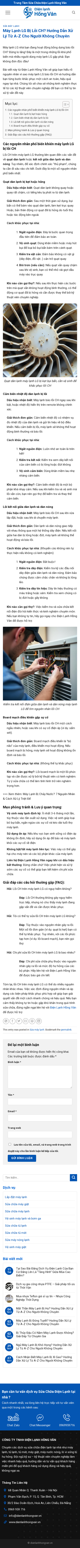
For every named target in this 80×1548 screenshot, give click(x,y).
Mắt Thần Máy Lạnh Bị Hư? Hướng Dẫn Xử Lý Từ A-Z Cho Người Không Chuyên (44, 1310)
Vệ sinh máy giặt (15, 1247)
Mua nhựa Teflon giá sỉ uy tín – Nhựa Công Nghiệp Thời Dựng (43, 1298)
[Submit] (73, 1177)
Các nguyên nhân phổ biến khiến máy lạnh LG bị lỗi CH (38, 109)
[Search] (73, 12)
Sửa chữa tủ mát (15, 1233)
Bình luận (14, 1062)
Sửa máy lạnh (11, 26)
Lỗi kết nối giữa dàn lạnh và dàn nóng (33, 122)
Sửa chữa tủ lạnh (16, 1225)
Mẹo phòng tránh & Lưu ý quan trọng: (29, 130)
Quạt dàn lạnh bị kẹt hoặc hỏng (30, 114)
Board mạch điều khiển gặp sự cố (31, 125)
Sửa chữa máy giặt (17, 1204)
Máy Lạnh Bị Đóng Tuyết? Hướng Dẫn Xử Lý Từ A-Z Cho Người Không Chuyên (43, 1322)
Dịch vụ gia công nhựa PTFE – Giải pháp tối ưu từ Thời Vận (45, 1285)
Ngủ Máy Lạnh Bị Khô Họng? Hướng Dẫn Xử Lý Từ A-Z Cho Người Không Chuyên (44, 1346)
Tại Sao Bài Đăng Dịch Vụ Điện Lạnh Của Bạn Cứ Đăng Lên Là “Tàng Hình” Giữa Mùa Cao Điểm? (44, 1272)
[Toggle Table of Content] (64, 104)
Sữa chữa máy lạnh (17, 1211)
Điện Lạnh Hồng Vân (63, 1007)
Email (12, 1111)
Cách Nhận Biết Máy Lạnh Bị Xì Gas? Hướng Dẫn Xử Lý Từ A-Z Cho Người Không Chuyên (44, 1358)
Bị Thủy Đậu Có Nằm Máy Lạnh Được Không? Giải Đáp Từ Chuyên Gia (45, 1334)
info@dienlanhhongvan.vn (25, 1516)
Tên (11, 1094)
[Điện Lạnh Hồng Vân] (40, 12)
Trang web (14, 1127)
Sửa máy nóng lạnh (17, 1240)
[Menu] (8, 12)
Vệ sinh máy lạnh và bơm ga (23, 1218)
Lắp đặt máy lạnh (16, 1197)
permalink (66, 1029)
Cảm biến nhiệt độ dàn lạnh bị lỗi (31, 118)
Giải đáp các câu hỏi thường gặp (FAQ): (30, 134)
